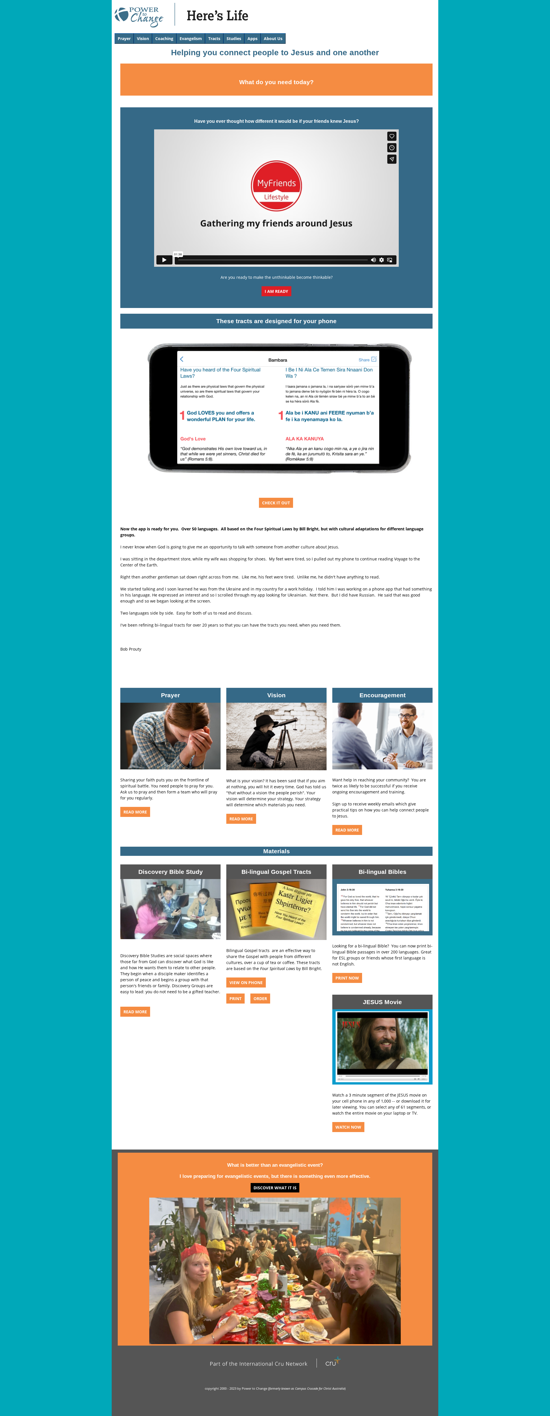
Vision (143, 38)
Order (260, 998)
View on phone (246, 982)
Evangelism (191, 38)
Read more (135, 812)
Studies (234, 38)
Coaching (164, 38)
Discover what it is (275, 1187)
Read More (347, 830)
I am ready (276, 291)
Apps (252, 38)
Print (235, 998)
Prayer (124, 38)
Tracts (214, 38)
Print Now (347, 978)
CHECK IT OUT (276, 502)
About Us (273, 38)
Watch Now (348, 1127)
